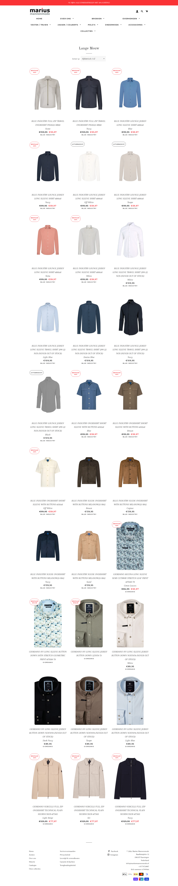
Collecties (87, 31)
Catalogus (32, 865)
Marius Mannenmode (140, 851)
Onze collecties (34, 869)
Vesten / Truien (40, 25)
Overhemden (130, 19)
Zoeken (32, 855)
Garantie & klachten (67, 862)
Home (39, 19)
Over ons (66, 19)
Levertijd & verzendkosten (70, 858)
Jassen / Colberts (68, 25)
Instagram (114, 855)
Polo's (92, 25)
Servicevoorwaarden (67, 851)
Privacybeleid (65, 855)
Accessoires (135, 25)
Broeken (97, 19)
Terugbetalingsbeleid (68, 865)
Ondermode (112, 25)
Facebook (114, 851)
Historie (32, 862)
